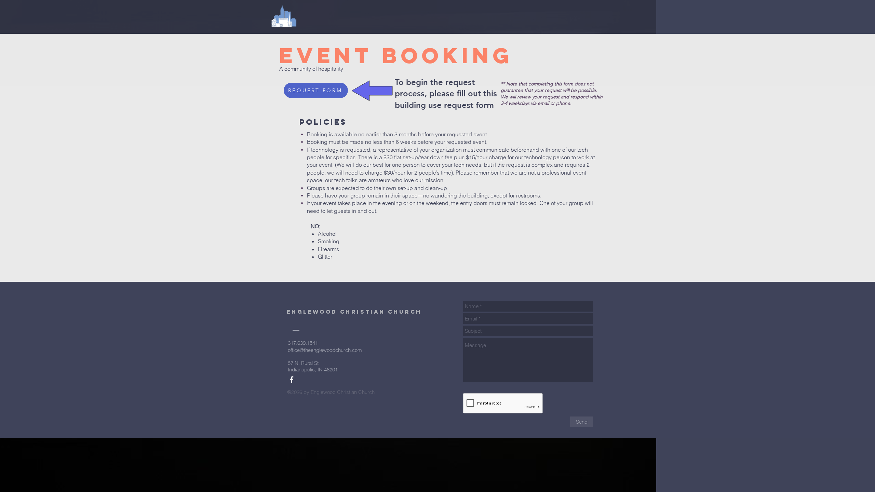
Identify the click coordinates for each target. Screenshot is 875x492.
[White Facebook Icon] (291, 379)
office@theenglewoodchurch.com (325, 350)
